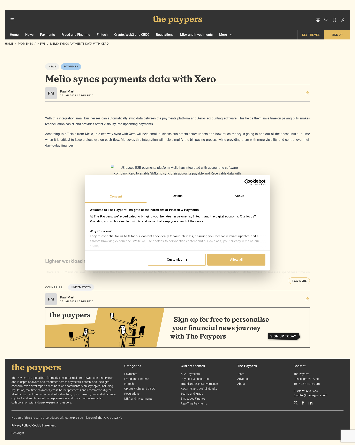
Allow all (236, 259)
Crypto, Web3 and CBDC (131, 35)
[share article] (307, 93)
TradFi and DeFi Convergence (199, 383)
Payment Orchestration (195, 378)
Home (14, 35)
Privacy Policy (21, 425)
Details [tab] (178, 196)
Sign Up (337, 34)
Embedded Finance (193, 398)
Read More (299, 280)
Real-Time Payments (194, 403)
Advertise (243, 378)
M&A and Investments (196, 35)
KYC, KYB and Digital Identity (199, 388)
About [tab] (239, 196)
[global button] (318, 19)
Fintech (102, 35)
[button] (307, 93)
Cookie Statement (44, 425)
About (241, 383)
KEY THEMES (310, 34)
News (29, 35)
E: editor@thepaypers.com (310, 395)
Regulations (164, 35)
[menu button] (12, 19)
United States (81, 287)
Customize (174, 259)
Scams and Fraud (192, 393)
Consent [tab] (116, 196)
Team (240, 374)
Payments (47, 35)
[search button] (326, 19)
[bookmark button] (334, 19)
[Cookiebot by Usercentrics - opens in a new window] (247, 182)
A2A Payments (190, 374)
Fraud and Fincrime (75, 35)
